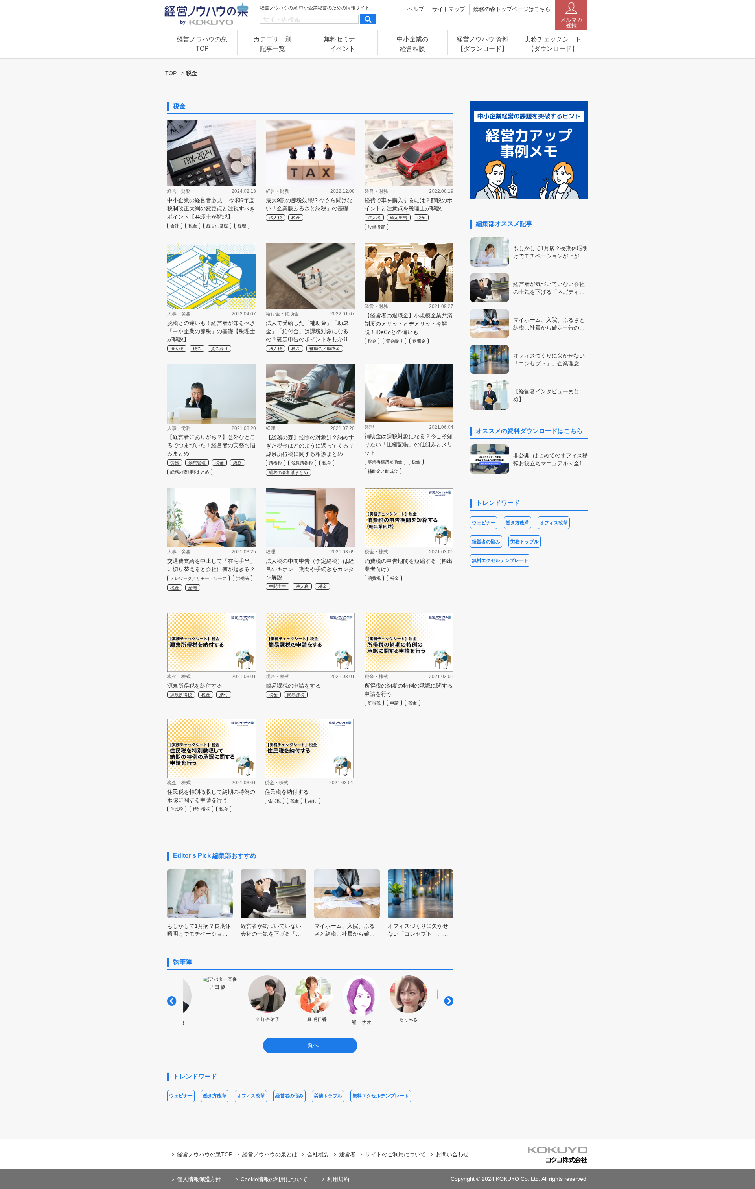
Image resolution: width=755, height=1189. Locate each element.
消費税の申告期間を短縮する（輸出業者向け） (409, 565)
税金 (192, 225)
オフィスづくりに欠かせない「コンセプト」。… (418, 930)
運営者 (347, 1154)
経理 (242, 225)
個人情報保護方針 (199, 1179)
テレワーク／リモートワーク (198, 578)
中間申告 (277, 586)
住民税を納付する (287, 792)
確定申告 (398, 217)
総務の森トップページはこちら (512, 9)
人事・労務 (179, 314)
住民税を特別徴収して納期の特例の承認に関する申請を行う (211, 796)
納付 (223, 694)
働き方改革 (214, 1096)
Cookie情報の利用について (274, 1179)
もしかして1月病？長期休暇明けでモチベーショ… (199, 930)
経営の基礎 (217, 225)
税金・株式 (376, 552)
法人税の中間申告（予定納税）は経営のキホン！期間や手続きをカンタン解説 (310, 569)
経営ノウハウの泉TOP (204, 1154)
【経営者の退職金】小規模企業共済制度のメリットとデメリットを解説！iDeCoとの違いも (409, 323)
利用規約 (338, 1179)
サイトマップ (448, 9)
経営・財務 (179, 191)
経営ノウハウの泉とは (269, 1154)
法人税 (275, 217)
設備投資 (376, 227)
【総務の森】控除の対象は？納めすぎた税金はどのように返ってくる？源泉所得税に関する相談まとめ (310, 445)
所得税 (275, 463)
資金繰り (219, 348)
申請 (394, 702)
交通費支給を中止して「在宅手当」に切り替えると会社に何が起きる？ (211, 565)
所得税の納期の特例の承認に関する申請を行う (409, 689)
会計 (174, 225)
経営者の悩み (289, 1096)
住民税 (176, 809)
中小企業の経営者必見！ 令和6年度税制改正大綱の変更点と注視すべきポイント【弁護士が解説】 (211, 208)
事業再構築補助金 (385, 461)
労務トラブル (328, 1096)
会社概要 (318, 1154)
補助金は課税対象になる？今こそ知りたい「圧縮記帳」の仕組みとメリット (409, 444)
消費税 (374, 578)
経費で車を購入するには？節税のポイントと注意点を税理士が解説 (409, 204)
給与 (192, 587)
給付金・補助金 (282, 314)
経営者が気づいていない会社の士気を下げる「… (271, 930)
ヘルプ (415, 9)
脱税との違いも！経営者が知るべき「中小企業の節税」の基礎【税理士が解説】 (211, 331)
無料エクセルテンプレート (380, 1096)
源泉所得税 (302, 463)
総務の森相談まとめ (189, 472)
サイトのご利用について (395, 1154)
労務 (174, 462)
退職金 (418, 341)
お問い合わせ (452, 1154)
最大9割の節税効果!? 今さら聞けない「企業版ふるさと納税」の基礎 (309, 204)
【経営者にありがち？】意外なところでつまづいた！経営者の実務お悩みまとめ (211, 445)
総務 (237, 462)
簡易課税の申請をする (293, 685)
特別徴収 (201, 809)
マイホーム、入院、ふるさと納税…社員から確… (344, 930)
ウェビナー (181, 1096)
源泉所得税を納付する (194, 685)
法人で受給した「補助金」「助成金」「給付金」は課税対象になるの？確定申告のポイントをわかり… (310, 331)
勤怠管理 (197, 462)
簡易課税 (295, 694)
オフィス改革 (251, 1096)
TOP (171, 73)
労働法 (242, 578)
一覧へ (310, 1045)
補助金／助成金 (324, 348)
